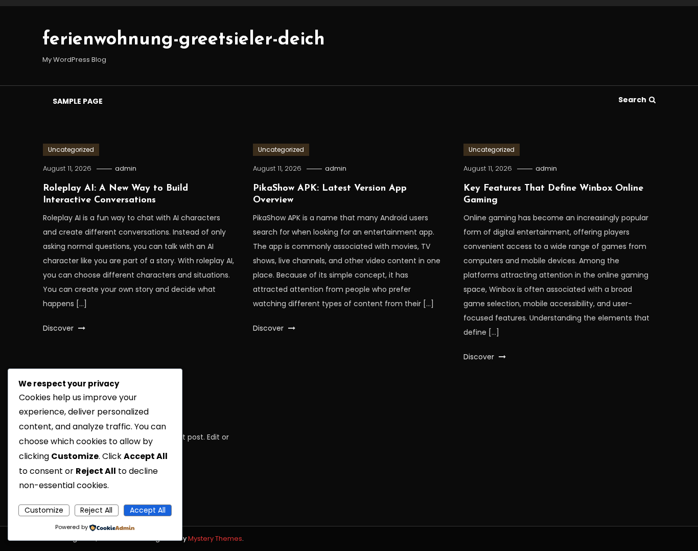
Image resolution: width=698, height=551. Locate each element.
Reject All (96, 510)
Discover (59, 328)
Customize (44, 510)
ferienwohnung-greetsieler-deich (183, 40)
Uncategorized (71, 149)
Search (632, 100)
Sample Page (78, 101)
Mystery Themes (215, 538)
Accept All (148, 510)
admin (125, 168)
